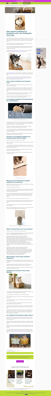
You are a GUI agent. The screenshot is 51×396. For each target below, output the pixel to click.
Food (39, 3)
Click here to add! (20, 361)
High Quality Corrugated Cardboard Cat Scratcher (13, 350)
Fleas (36, 3)
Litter (32, 3)
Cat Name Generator (29, 1)
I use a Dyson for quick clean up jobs (19, 331)
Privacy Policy (22, 391)
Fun (41, 3)
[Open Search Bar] (45, 3)
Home (10, 5)
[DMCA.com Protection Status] (25, 394)
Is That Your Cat (14, 3)
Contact (29, 391)
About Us (26, 391)
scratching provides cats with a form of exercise (17, 50)
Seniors (21, 3)
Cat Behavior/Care (26, 3)
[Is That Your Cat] (8, 3)
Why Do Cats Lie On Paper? (10, 351)
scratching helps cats (12, 72)
